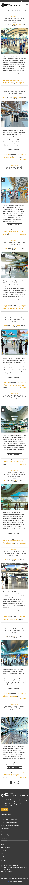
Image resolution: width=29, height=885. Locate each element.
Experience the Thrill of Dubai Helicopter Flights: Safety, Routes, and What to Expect (14, 474)
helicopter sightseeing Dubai (19, 306)
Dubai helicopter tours (7, 156)
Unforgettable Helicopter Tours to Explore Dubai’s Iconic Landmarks (15, 19)
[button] (27, 5)
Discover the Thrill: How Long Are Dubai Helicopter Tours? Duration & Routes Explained (14, 397)
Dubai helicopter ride (14, 80)
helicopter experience (19, 82)
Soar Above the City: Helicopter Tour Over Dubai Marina (14, 93)
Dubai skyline (11, 82)
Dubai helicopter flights (15, 540)
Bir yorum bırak (23, 83)
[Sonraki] (18, 782)
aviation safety (6, 540)
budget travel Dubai (7, 695)
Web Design (18, 881)
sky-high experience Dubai (11, 157)
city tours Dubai (6, 80)
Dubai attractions (13, 384)
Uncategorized (14, 16)
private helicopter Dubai (18, 462)
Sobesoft (12, 881)
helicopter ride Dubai (12, 696)
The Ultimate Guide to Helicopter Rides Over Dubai (14, 243)
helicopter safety (17, 774)
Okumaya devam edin (14, 73)
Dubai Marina (16, 156)
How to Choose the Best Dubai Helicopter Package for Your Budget (14, 319)
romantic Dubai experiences (17, 308)
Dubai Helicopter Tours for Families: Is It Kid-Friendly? (14, 168)
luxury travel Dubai (7, 308)
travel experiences (10, 543)
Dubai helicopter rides (7, 306)
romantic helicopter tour (8, 83)
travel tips (22, 385)
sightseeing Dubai (16, 385)
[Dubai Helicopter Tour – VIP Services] (13, 5)
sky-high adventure (20, 775)
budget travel (6, 384)
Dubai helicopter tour (16, 695)
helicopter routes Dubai (13, 542)
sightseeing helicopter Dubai (9, 775)
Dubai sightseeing (7, 619)
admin (4, 24)
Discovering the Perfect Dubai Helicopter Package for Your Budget (14, 630)
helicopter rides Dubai (10, 233)
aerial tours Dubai (22, 79)
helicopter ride (8, 385)
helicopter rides (14, 619)
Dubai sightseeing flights (18, 461)
